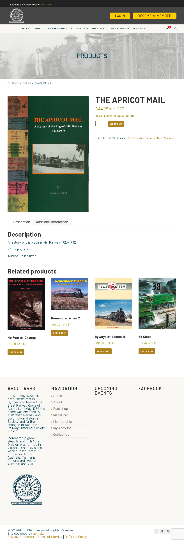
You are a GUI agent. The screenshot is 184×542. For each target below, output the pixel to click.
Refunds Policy (76, 537)
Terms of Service (49, 537)
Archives (98, 28)
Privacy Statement (21, 537)
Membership (56, 28)
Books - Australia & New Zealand (150, 138)
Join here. (46, 4)
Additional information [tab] (52, 222)
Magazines (118, 28)
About (37, 28)
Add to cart (116, 123)
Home (25, 28)
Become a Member (154, 16)
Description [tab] (21, 222)
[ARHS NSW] (17, 15)
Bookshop (78, 28)
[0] (165, 28)
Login (120, 16)
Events (137, 28)
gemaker (39, 534)
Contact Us (61, 434)
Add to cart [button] (16, 352)
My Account (62, 428)
